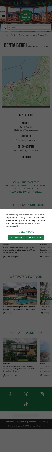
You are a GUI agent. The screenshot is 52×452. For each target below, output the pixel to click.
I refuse (18, 237)
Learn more (27, 231)
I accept (36, 237)
